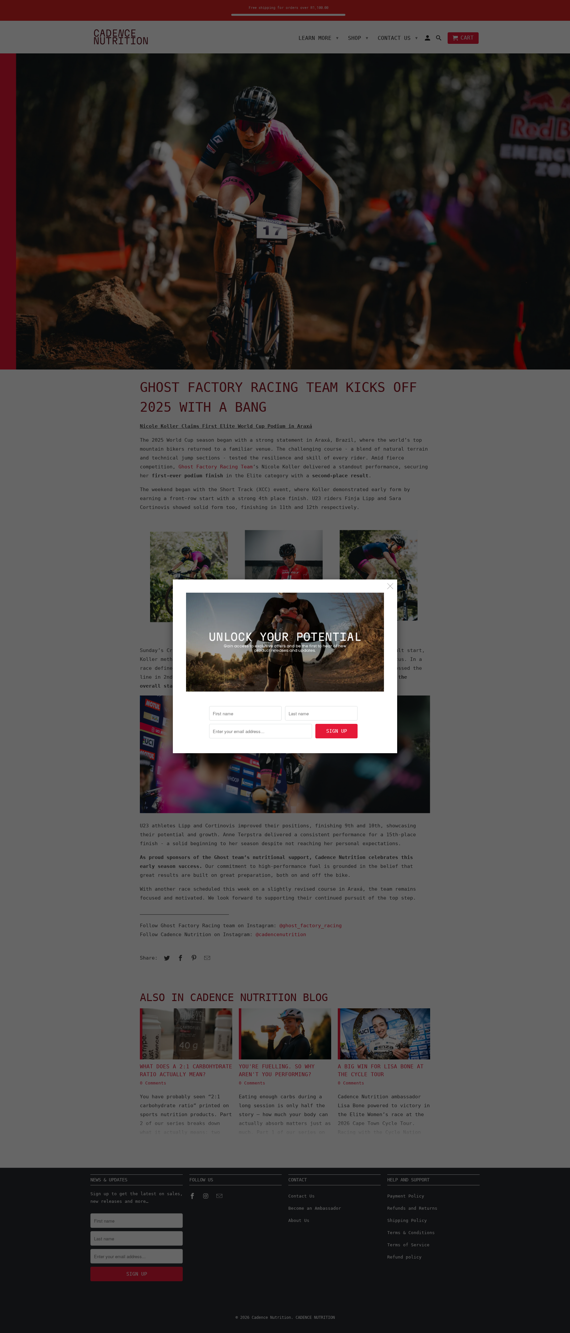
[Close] (390, 586)
